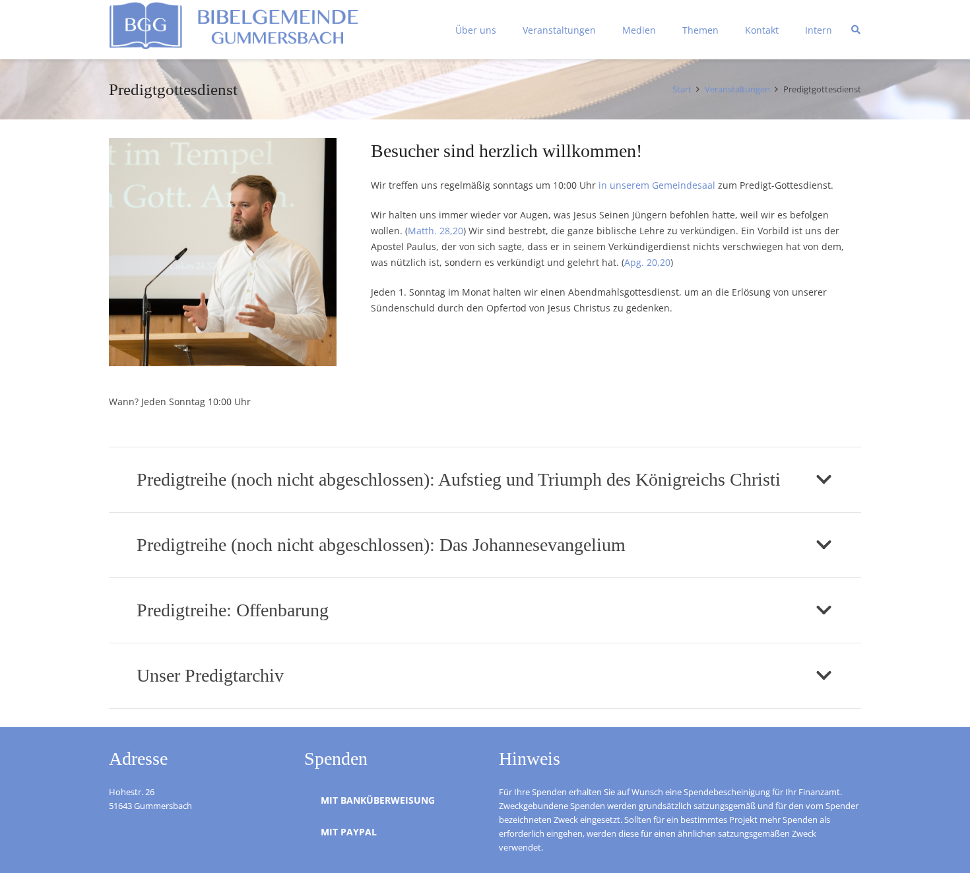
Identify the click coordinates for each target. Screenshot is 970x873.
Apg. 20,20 (647, 262)
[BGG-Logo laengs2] (252, 30)
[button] (855, 29)
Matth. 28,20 (435, 230)
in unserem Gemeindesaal (656, 185)
